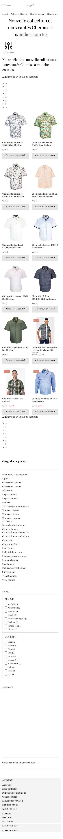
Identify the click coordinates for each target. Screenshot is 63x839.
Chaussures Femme (11, 482)
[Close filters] (3, 776)
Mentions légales (10, 804)
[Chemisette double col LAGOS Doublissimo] (15, 228)
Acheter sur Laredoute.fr (15, 155)
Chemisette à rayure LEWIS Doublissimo (15, 297)
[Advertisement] (31, 722)
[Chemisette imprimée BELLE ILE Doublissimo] (15, 176)
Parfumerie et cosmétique (14, 474)
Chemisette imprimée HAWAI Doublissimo (42, 144)
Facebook (7, 813)
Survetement (8, 571)
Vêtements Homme (19, 14)
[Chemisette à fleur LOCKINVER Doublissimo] (45, 279)
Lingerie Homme (10, 498)
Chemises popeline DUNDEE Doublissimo (15, 348)
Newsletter (7, 821)
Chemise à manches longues (15, 536)
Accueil (5, 14)
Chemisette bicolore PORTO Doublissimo (45, 246)
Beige (10, 641)
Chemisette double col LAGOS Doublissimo (12, 246)
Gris (10, 652)
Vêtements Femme (11, 514)
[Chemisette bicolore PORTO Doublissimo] (45, 228)
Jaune (10, 656)
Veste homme (8, 579)
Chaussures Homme (11, 486)
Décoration (7, 490)
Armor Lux (13, 607)
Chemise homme (37, 14)
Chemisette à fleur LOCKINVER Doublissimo (44, 297)
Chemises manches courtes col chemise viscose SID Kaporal (44, 348)
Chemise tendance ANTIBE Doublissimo (44, 400)
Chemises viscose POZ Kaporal (12, 400)
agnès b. (11, 604)
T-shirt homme (9, 575)
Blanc (10, 645)
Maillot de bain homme (13, 552)
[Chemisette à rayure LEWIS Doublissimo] (15, 279)
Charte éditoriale (10, 796)
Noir (10, 667)
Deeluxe (11, 622)
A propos (6, 784)
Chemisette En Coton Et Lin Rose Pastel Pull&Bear (44, 195)
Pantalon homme (10, 560)
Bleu (10, 649)
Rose (10, 670)
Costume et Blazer (11, 544)
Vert (10, 674)
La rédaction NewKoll (12, 800)
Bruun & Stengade (16, 618)
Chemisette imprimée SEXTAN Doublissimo (12, 144)
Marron (11, 660)
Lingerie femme (9, 494)
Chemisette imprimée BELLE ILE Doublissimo (13, 195)
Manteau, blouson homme (14, 556)
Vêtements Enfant (10, 510)
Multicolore (13, 663)
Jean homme (8, 548)
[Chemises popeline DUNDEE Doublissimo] (15, 330)
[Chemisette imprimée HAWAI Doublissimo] (45, 125)
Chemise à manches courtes (15, 532)
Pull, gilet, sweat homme (13, 567)
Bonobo (11, 615)
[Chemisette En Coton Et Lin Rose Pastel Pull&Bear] (45, 176)
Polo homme (8, 564)
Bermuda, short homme (13, 525)
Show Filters (9, 52)
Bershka (11, 611)
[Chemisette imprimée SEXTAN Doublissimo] (15, 125)
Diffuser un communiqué (14, 792)
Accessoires (7, 521)
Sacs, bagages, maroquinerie (15, 506)
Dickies (11, 629)
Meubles (6, 502)
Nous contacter (9, 788)
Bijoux (5, 478)
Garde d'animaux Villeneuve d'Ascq (18, 762)
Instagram (7, 817)
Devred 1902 (13, 625)
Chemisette (7, 540)
